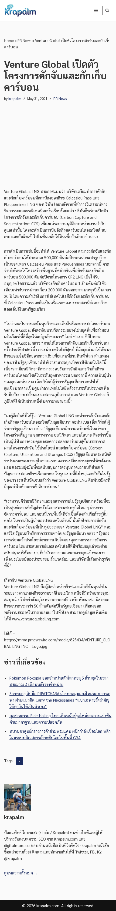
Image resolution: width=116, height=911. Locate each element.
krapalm (14, 98)
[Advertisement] (58, 139)
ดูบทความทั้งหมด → (21, 872)
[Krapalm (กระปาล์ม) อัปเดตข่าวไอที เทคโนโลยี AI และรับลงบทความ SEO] (20, 10)
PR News (25, 40)
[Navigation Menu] (96, 10)
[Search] (107, 10)
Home (9, 40)
